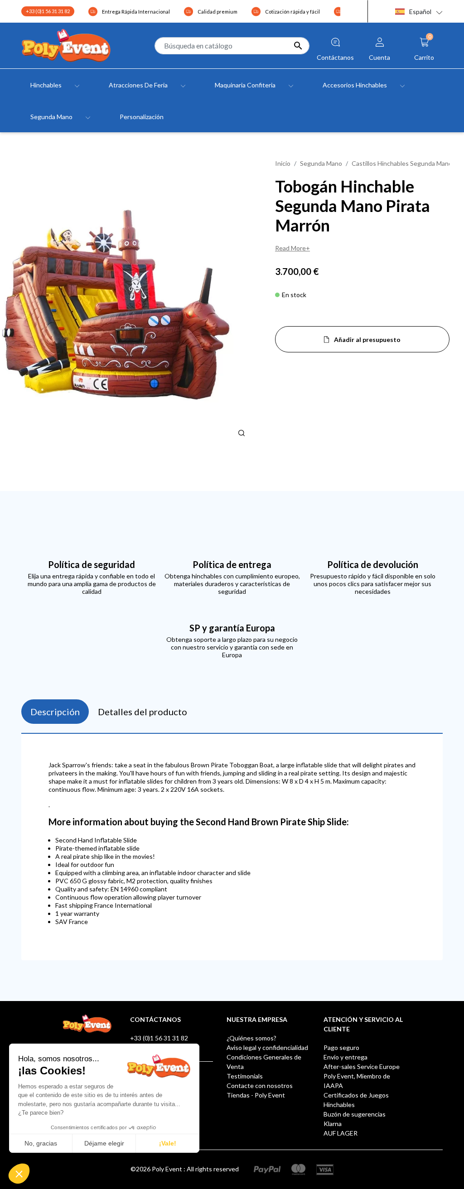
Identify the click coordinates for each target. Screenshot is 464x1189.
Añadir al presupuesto (367, 339)
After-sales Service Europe (362, 1066)
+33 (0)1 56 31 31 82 (48, 11)
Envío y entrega (345, 1057)
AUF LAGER (341, 1133)
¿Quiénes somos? (251, 1038)
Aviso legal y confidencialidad (267, 1047)
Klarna (333, 1123)
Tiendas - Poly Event (256, 1095)
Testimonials (245, 1076)
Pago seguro (341, 1047)
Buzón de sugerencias (355, 1114)
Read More (290, 248)
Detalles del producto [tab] (142, 711)
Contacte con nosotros (260, 1085)
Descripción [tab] (55, 711)
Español (420, 11)
